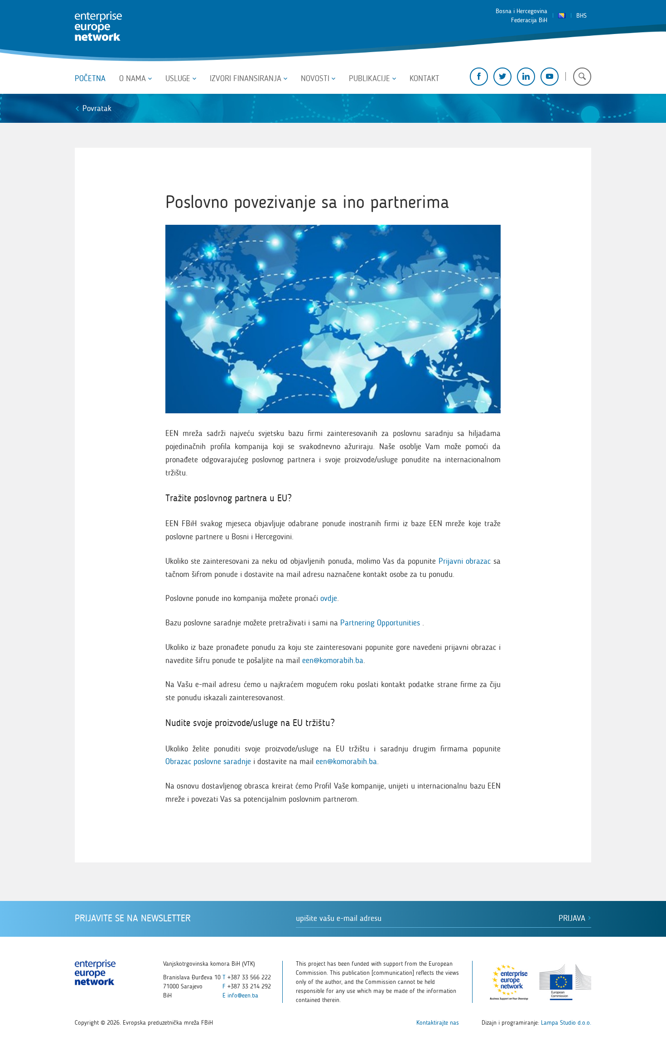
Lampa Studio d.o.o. (566, 1022)
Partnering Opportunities (379, 623)
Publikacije (369, 78)
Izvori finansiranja (245, 78)
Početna (90, 78)
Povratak (96, 108)
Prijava (573, 918)
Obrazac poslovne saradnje (208, 761)
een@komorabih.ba (332, 660)
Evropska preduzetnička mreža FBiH (98, 26)
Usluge (177, 78)
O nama (132, 78)
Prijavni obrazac (465, 561)
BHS (581, 15)
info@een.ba (242, 995)
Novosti (315, 78)
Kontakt (424, 78)
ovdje (328, 598)
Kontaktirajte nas (437, 1022)
